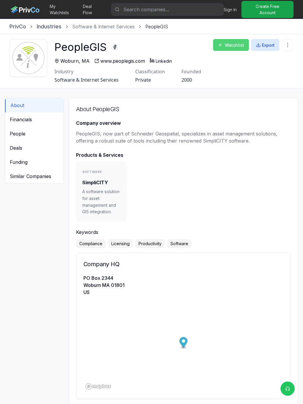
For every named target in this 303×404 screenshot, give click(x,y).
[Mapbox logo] (98, 386)
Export (268, 45)
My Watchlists (59, 9)
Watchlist (234, 45)
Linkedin (164, 61)
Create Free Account (267, 9)
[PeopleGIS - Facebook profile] (114, 47)
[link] (156, 26)
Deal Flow (87, 9)
